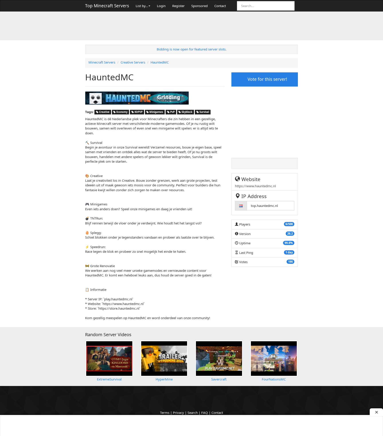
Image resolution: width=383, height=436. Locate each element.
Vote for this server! (266, 79)
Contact (220, 6)
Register (178, 6)
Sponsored (199, 6)
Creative (103, 112)
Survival (204, 112)
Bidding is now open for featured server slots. (192, 49)
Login (161, 6)
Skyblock (186, 112)
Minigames (156, 112)
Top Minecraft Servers (107, 6)
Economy (121, 112)
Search (193, 412)
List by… (142, 6)
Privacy (178, 412)
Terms (164, 412)
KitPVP (138, 112)
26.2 (290, 233)
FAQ (204, 412)
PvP (172, 112)
